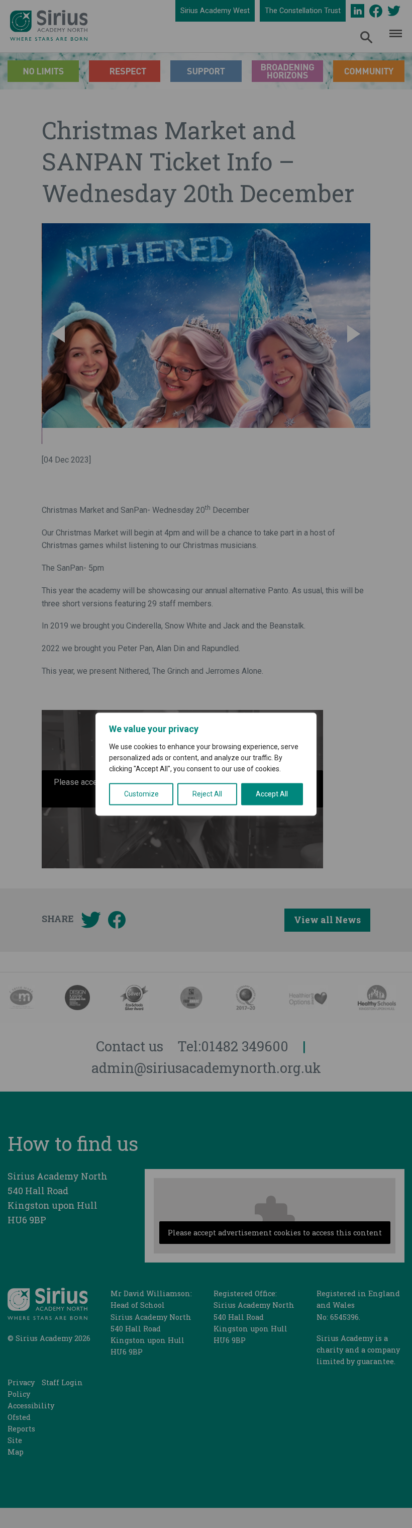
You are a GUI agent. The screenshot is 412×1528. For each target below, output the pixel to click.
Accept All (272, 794)
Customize (141, 794)
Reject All (207, 794)
